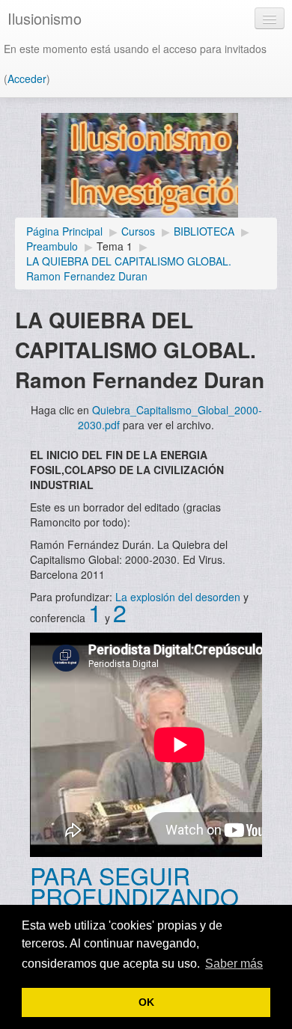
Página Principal (64, 231)
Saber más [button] (234, 963)
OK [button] (146, 1002)
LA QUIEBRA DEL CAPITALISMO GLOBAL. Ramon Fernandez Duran (128, 268)
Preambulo (52, 246)
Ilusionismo (44, 18)
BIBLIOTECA (204, 231)
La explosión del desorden (177, 596)
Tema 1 (115, 246)
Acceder (26, 78)
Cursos (138, 231)
